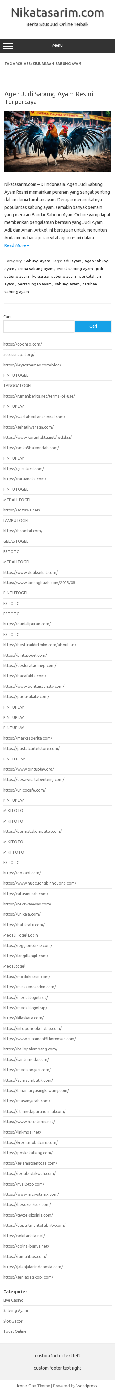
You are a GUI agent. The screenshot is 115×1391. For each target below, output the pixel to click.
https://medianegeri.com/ (27, 1069)
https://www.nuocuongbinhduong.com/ (39, 883)
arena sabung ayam (36, 268)
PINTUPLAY (13, 406)
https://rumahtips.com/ (25, 1256)
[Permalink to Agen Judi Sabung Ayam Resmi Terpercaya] (57, 170)
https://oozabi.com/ (22, 873)
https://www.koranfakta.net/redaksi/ (37, 437)
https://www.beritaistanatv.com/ (33, 686)
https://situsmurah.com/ (25, 893)
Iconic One (26, 1385)
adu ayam (72, 261)
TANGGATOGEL (17, 385)
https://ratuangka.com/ (24, 479)
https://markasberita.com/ (27, 738)
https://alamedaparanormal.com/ (34, 1111)
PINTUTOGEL (15, 375)
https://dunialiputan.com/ (27, 624)
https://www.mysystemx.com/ (31, 1194)
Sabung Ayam (37, 261)
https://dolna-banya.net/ (26, 1246)
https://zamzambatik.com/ (28, 1080)
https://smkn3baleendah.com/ (31, 448)
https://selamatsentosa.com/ (30, 1163)
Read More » (16, 245)
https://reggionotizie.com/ (27, 945)
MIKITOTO (13, 810)
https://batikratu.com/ (24, 924)
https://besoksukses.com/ (27, 1204)
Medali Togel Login (20, 935)
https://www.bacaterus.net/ (29, 1121)
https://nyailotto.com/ (23, 1184)
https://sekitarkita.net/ (24, 1236)
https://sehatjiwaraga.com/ (28, 427)
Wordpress (86, 1385)
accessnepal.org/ (18, 354)
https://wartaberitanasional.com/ (34, 416)
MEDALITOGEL (16, 561)
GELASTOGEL (15, 541)
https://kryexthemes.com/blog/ (32, 365)
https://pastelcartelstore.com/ (31, 748)
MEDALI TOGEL (17, 499)
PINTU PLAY (14, 759)
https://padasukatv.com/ (26, 696)
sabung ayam (67, 284)
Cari (7, 316)
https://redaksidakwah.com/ (29, 1173)
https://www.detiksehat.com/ (30, 572)
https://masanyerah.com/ (26, 1100)
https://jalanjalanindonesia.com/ (33, 1267)
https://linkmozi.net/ (22, 1132)
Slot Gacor (13, 1321)
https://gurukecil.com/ (23, 468)
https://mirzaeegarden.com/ (29, 987)
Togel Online (15, 1331)
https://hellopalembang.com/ (30, 1049)
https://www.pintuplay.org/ (28, 769)
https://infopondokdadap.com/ (32, 1028)
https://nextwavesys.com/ (27, 904)
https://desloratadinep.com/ (29, 665)
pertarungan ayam (35, 284)
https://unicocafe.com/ (24, 790)
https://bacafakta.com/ (24, 675)
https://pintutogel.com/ (25, 655)
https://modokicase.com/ (26, 976)
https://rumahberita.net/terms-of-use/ (39, 396)
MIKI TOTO (13, 852)
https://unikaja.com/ (22, 914)
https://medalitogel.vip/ (25, 1007)
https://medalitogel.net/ (25, 997)
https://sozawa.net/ (21, 510)
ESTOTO (11, 551)
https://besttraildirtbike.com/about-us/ (39, 644)
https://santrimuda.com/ (26, 1059)
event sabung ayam (75, 268)
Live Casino (13, 1300)
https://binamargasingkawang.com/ (36, 1090)
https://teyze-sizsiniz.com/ (28, 1215)
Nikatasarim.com (57, 12)
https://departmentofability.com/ (34, 1225)
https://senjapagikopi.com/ (28, 1277)
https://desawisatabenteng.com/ (33, 779)
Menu (57, 45)
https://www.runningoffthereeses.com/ (39, 1038)
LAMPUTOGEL (16, 520)
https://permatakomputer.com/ (32, 831)
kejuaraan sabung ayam (54, 276)
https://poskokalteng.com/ (28, 1152)
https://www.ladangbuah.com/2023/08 (39, 582)
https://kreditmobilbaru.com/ (30, 1142)
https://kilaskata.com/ (23, 1018)
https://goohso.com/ (22, 344)
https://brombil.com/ (22, 530)
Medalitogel (14, 966)
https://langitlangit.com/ (25, 955)
